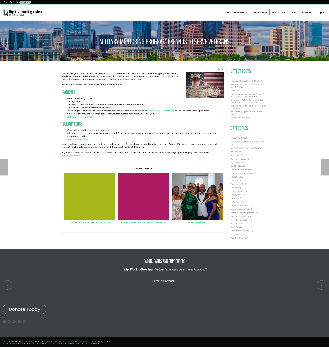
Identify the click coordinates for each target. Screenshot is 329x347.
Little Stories (236, 202)
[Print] (219, 69)
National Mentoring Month (242, 213)
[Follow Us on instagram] (14, 321)
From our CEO (237, 184)
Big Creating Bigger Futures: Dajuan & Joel (247, 113)
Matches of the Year (240, 205)
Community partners (240, 170)
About (293, 12)
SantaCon (235, 227)
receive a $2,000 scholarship (161, 110)
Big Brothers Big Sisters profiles (244, 148)
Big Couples (236, 152)
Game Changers (238, 191)
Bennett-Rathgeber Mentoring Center (248, 141)
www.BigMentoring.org (72, 155)
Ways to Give (278, 12)
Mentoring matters (239, 209)
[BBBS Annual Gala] (197, 196)
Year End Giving (238, 238)
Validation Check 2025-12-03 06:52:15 (89, 223)
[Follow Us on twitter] (19, 321)
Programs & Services (237, 12)
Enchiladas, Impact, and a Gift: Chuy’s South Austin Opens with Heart (247, 95)
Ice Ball (234, 198)
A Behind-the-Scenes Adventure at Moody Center (144, 223)
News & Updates (238, 216)
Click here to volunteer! (78, 139)
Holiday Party (236, 195)
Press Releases (237, 220)
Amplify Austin (237, 138)
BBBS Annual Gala (197, 223)
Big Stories (235, 162)
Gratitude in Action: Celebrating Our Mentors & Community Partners (247, 101)
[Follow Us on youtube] (24, 321)
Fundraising (236, 188)
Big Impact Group (238, 159)
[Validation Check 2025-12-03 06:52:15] (89, 196)
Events (234, 180)
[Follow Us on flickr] (9, 321)
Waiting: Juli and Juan (240, 118)
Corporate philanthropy (241, 173)
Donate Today (24, 309)
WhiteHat (95, 343)
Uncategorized (237, 234)
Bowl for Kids (236, 166)
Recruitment (236, 223)
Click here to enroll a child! (79, 116)
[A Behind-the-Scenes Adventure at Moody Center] (143, 196)
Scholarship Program (240, 231)
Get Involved (260, 12)
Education (235, 177)
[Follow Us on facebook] (4, 321)
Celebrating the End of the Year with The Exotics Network (249, 107)
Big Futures (235, 155)
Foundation (308, 12)
